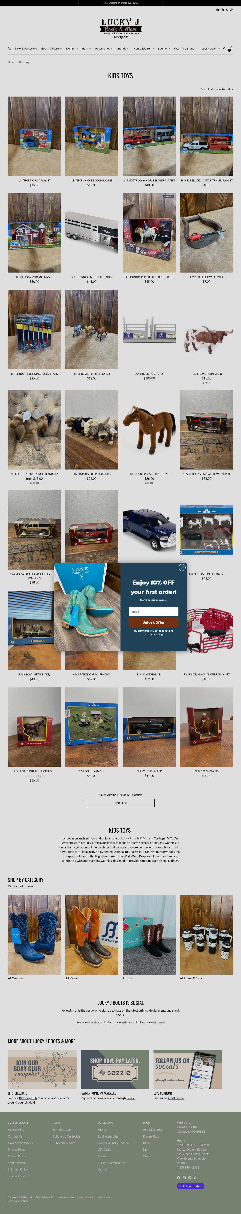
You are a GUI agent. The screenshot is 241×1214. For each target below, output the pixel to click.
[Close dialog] (182, 567)
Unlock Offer (154, 622)
